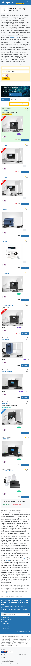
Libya (3, 1)
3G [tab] (20, 99)
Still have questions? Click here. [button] (23, 631)
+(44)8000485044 (6, 608)
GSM (24, 558)
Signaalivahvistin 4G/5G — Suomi (9, 645)
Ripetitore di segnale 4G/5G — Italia (17, 638)
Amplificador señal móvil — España (9, 639)
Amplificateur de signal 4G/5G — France (10, 636)
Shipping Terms (7, 619)
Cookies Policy (6, 628)
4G (9, 560)
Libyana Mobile (14, 37)
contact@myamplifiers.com (19, 606)
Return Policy (6, 623)
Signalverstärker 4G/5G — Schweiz (20, 641)
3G (6, 560)
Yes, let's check (6, 504)
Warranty (5, 621)
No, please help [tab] (17, 504)
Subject (3, 612)
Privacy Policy (6, 617)
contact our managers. (10, 592)
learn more (24, 140)
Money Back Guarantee (8, 627)
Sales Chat (25, 609)
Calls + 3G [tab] (13, 99)
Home (2, 596)
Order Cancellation (7, 625)
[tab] (29, 99)
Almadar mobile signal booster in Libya (13, 596)
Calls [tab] (3, 99)
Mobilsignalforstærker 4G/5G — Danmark (17, 643)
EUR (27, 1)
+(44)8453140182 (6, 609)
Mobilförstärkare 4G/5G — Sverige (9, 642)
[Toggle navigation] (28, 3)
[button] (15, 91)
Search (5, 78)
